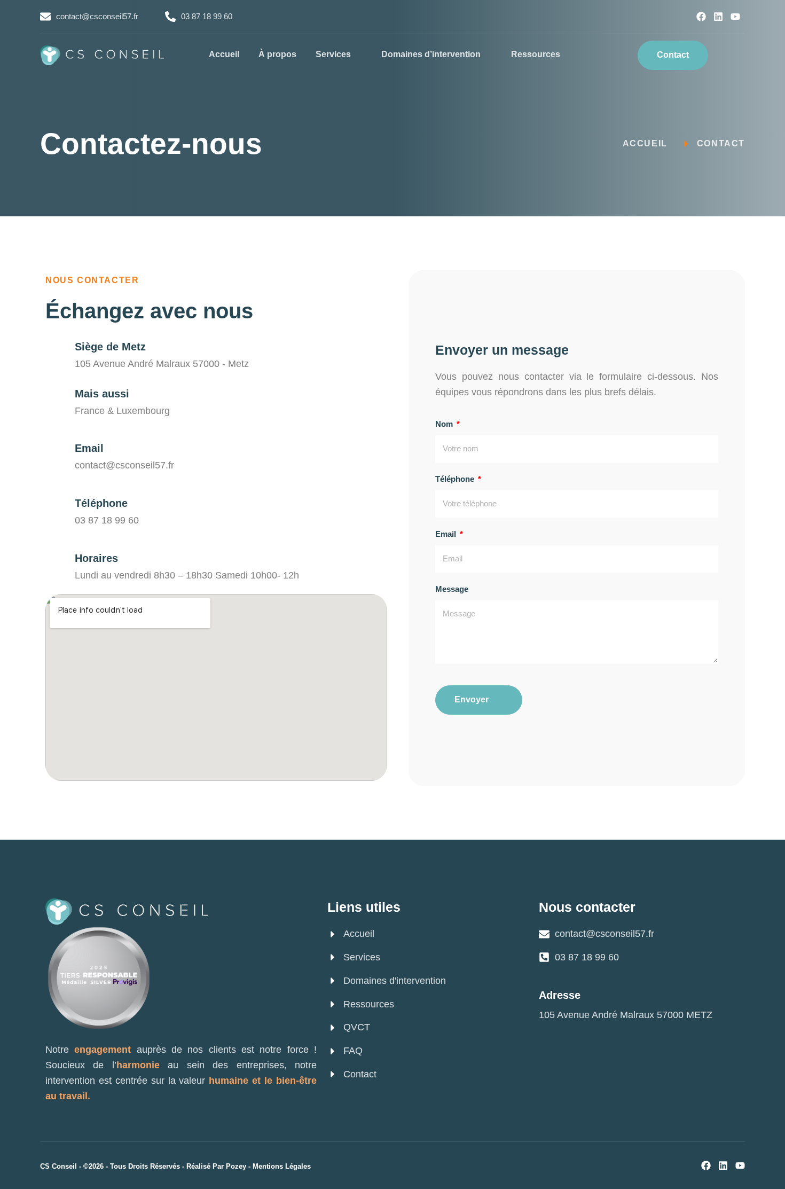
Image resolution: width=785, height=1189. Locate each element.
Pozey (236, 1166)
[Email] (54, 446)
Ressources (535, 54)
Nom (445, 423)
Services (333, 54)
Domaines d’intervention (431, 54)
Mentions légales (282, 1166)
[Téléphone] (54, 501)
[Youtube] (735, 16)
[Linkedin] (718, 16)
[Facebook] (701, 16)
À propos (277, 54)
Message (451, 588)
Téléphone (101, 503)
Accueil (224, 54)
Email (89, 448)
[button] (732, 55)
